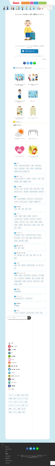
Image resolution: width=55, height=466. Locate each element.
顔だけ (15, 401)
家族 (32, 165)
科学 (42, 188)
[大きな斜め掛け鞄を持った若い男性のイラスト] (20, 94)
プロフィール (20, 398)
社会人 (16, 168)
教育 (31, 188)
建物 (23, 248)
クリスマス (34, 216)
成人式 (16, 224)
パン (27, 405)
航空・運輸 (26, 191)
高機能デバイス (37, 201)
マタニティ (34, 178)
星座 (34, 255)
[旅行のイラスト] (33, 94)
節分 (42, 224)
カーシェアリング (29, 298)
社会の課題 (18, 206)
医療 (21, 181)
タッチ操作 (17, 395)
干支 (19, 265)
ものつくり (26, 188)
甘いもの (23, 408)
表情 (27, 168)
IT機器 (20, 275)
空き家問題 (17, 305)
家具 (19, 248)
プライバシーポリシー (8, 460)
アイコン (16, 312)
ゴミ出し (26, 398)
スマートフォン (30, 198)
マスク (15, 412)
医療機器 (25, 181)
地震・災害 (20, 255)
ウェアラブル (34, 275)
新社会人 (20, 224)
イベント (16, 56)
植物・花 (23, 265)
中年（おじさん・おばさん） (24, 165)
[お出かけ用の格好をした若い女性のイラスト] (33, 77)
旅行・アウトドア (23, 56)
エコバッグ (11, 395)
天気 (27, 255)
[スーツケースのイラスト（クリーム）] (33, 111)
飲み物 (20, 284)
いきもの (12, 372)
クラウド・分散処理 (21, 198)
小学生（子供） (38, 165)
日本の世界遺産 (17, 291)
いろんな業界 (18, 186)
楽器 (42, 278)
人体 (39, 178)
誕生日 (19, 227)
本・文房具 (38, 278)
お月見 (16, 216)
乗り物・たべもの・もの (20, 273)
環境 (30, 208)
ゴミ (15, 278)
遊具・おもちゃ (36, 281)
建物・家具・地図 (19, 245)
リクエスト (21, 401)
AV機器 (16, 275)
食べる (27, 395)
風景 (15, 258)
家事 (27, 237)
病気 (29, 181)
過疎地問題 (18, 303)
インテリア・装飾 (27, 275)
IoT (15, 198)
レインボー (18, 405)
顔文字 (10, 412)
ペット (23, 237)
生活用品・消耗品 (18, 281)
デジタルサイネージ (38, 198)
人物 (17, 163)
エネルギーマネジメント (19, 298)
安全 (19, 208)
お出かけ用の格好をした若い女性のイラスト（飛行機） (20, 85)
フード (21, 188)
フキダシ (14, 408)
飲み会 (26, 240)
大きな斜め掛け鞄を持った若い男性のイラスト (20, 101)
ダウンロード (29, 51)
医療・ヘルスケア (19, 176)
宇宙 (31, 255)
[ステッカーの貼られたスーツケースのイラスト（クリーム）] (20, 111)
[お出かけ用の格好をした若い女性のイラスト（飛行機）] (20, 77)
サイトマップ (7, 462)
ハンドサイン (22, 312)
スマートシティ (19, 296)
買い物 (16, 240)
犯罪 (26, 208)
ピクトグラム (11, 405)
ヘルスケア (28, 178)
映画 (30, 237)
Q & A (6, 451)
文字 (41, 312)
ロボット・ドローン (23, 201)
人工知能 (30, 201)
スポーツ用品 (20, 278)
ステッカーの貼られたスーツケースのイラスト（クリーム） (20, 118)
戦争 (23, 208)
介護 (43, 178)
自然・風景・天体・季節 (20, 252)
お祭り (25, 216)
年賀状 (19, 412)
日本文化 (18, 289)
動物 (15, 265)
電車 (42, 281)
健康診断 (16, 181)
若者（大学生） (22, 168)
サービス (16, 188)
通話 (14, 398)
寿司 (23, 405)
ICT (17, 196)
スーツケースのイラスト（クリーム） (33, 118)
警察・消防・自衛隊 (33, 191)
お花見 (29, 216)
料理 (26, 401)
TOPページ (7, 446)
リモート (10, 401)
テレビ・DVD (17, 237)
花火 (15, 227)
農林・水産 (41, 191)
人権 (15, 208)
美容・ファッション (18, 191)
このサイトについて (35, 456)
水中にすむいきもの (30, 265)
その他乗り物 (27, 278)
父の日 (38, 224)
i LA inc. (31, 457)
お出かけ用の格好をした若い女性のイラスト (33, 85)
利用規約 (6, 453)
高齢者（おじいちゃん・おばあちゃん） (22, 171)
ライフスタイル (19, 232)
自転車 (24, 281)
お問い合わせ (7, 458)
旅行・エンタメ (37, 188)
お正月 (20, 216)
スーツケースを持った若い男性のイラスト (29, 14)
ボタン (37, 312)
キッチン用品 (41, 275)
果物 (10, 408)
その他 (16, 165)
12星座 (10, 398)
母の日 (34, 224)
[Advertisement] (18, 330)
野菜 (19, 408)
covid (22, 395)
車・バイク (30, 281)
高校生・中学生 (38, 168)
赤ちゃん (32, 168)
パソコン (16, 201)
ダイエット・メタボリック (19, 178)
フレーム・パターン (30, 312)
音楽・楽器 (21, 240)
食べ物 (16, 284)
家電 (33, 278)
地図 (15, 248)
